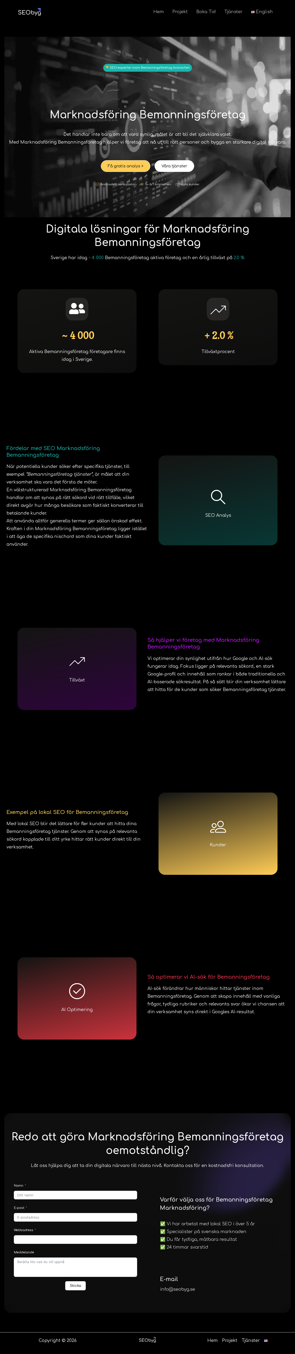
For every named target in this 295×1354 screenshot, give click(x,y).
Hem (158, 11)
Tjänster (233, 11)
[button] (147, 68)
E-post (19, 1208)
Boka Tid (206, 11)
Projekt (180, 11)
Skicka (75, 1286)
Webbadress (24, 1230)
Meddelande (24, 1252)
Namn (18, 1185)
